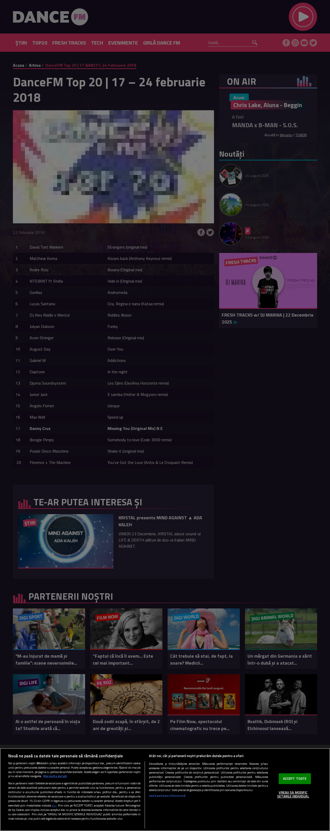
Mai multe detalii (55, 776)
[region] (165, 789)
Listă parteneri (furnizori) (167, 795)
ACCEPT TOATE (295, 778)
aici (54, 805)
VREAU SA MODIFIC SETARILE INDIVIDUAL (293, 794)
